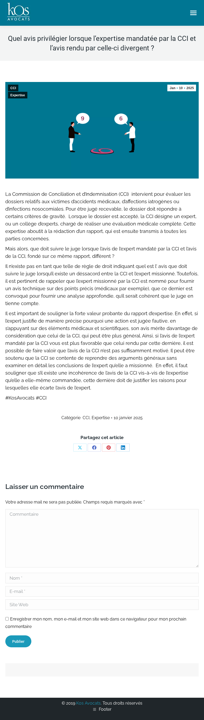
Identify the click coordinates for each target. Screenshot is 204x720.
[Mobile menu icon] (193, 13)
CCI (13, 88)
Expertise (17, 95)
